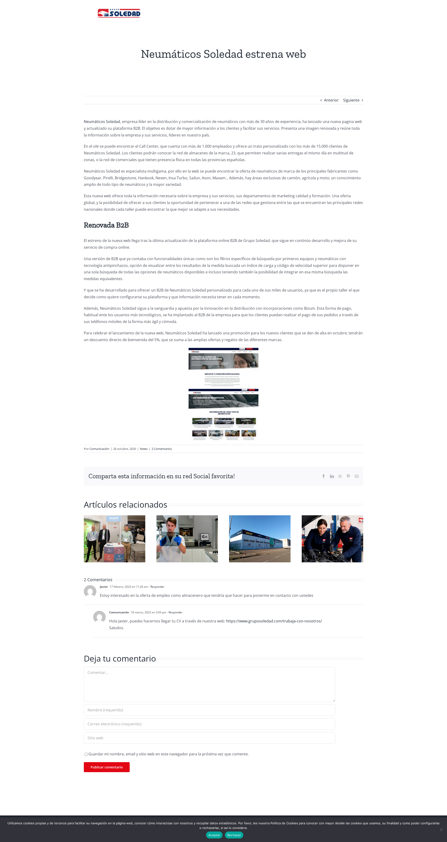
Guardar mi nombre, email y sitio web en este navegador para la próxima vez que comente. (168, 754)
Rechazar (234, 835)
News (144, 449)
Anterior (331, 100)
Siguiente (351, 100)
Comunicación (99, 449)
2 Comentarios (162, 449)
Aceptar (214, 835)
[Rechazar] (441, 829)
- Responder (156, 587)
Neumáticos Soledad (102, 121)
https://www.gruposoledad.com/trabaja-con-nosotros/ (274, 621)
